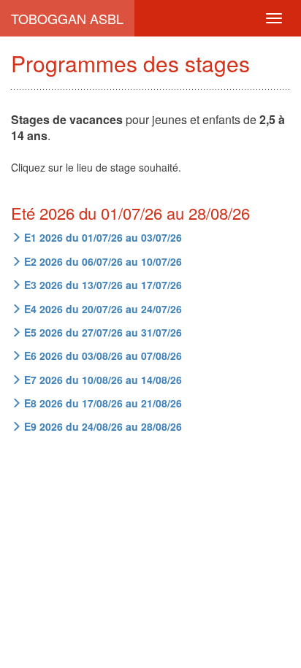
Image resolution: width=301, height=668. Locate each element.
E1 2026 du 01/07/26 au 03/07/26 (101, 237)
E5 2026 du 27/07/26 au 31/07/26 (101, 332)
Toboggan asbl (67, 18)
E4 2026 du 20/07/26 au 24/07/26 (101, 309)
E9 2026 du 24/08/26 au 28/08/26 (101, 426)
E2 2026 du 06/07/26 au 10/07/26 (101, 261)
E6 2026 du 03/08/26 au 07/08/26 (101, 355)
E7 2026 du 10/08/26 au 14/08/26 (101, 379)
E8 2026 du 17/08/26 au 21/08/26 (101, 403)
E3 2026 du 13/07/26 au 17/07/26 (101, 284)
